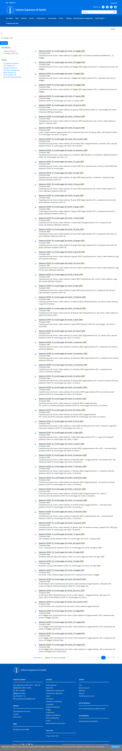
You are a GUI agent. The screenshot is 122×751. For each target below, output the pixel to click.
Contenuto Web (10, 53)
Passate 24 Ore (10, 68)
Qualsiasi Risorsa (9, 51)
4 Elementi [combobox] (37, 658)
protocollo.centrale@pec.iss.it (25, 699)
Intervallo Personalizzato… (12, 77)
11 (99, 657)
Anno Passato (9, 75)
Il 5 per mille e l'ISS (52, 736)
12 (104, 657)
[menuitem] (10, 18)
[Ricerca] (114, 12)
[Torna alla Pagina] (1, 33)
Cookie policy (17, 717)
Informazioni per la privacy (21, 711)
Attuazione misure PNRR (21, 729)
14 (114, 657)
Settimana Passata (11, 70)
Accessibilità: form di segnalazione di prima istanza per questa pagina (85, 744)
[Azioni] (7, 3)
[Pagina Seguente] (118, 657)
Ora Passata (9, 66)
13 (109, 657)
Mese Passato (9, 72)
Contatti (15, 714)
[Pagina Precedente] (86, 657)
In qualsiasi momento (11, 63)
